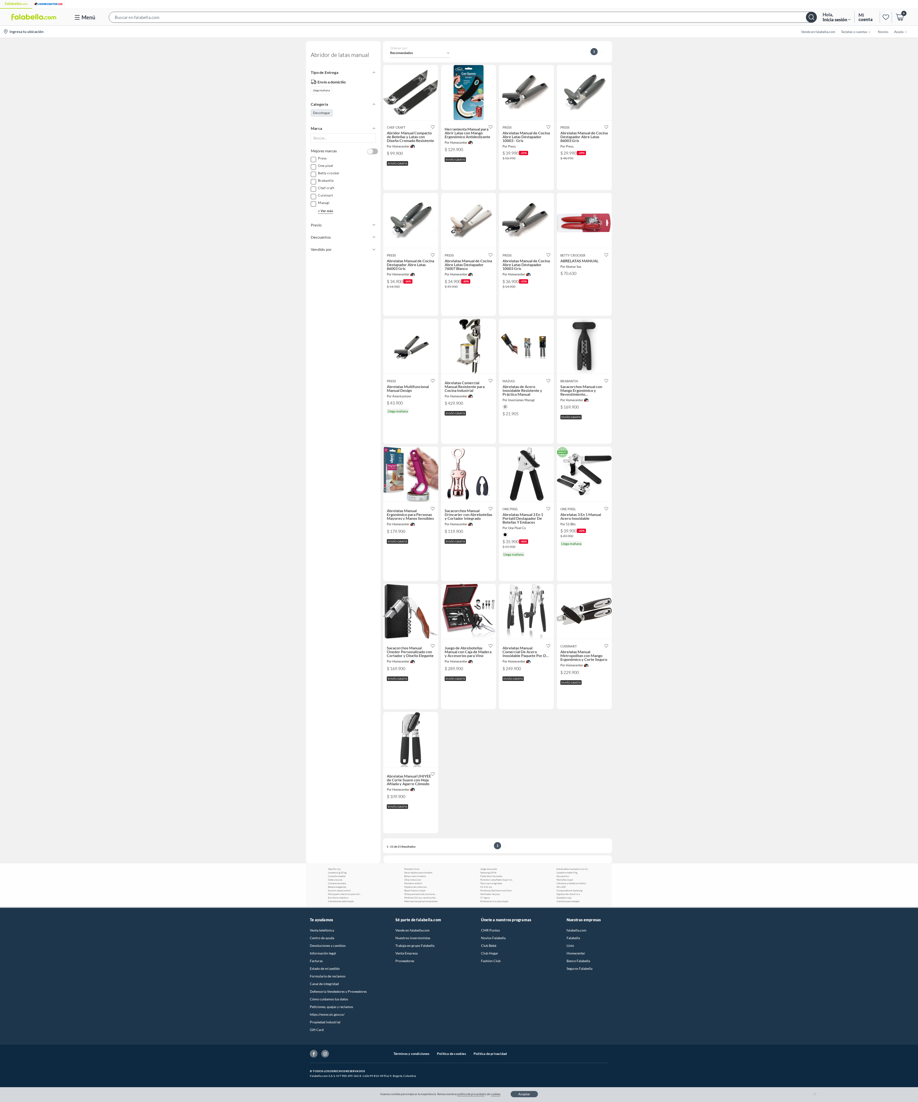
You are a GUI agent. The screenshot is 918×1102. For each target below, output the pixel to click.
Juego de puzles (488, 868)
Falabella (573, 938)
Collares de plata (337, 883)
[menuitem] (852, 31)
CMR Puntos (490, 930)
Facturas (316, 961)
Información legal (323, 953)
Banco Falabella (578, 961)
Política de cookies (451, 1054)
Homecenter (576, 953)
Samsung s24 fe (488, 872)
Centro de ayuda (322, 938)
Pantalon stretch (413, 883)
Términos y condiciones (411, 1054)
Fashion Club (491, 961)
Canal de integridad (324, 984)
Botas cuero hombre (415, 876)
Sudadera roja (564, 897)
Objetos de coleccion (415, 886)
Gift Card (317, 1030)
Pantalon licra (411, 868)
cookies (496, 1094)
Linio (570, 945)
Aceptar (524, 1094)
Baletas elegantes (337, 886)
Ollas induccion (412, 879)
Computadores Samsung (569, 890)
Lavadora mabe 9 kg (567, 872)
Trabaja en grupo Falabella (414, 945)
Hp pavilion (563, 876)
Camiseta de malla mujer (341, 901)
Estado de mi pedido (325, 968)
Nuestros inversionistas (412, 938)
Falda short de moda (491, 876)
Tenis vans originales (491, 883)
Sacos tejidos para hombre (418, 872)
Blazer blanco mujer (415, 890)
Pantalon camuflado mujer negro (497, 879)
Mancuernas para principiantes (420, 901)
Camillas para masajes (568, 901)
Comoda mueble (336, 876)
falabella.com (576, 930)
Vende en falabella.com (412, 930)
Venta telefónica (322, 930)
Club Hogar (489, 953)
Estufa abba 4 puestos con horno (573, 868)
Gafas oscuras (335, 879)
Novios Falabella (493, 938)
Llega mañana (321, 90)
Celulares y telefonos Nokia (571, 883)
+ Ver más (325, 211)
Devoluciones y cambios (328, 945)
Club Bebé (488, 945)
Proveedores (404, 961)
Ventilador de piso (490, 894)
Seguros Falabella (579, 968)
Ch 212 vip (486, 886)
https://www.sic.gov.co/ (327, 1014)
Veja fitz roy (334, 868)
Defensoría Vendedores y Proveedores (338, 991)
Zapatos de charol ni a (568, 894)
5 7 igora (485, 897)
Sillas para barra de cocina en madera (421, 894)
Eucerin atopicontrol (339, 890)
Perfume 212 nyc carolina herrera (421, 897)
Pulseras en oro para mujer (494, 901)
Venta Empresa (406, 953)
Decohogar (321, 113)
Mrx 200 (561, 886)
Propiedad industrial (325, 1022)
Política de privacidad (490, 1054)
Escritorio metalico (338, 897)
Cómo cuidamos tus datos (329, 999)
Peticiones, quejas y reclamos (331, 1007)
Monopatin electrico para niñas (344, 894)
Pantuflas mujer (565, 879)
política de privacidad (471, 1094)
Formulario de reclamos (327, 976)
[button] (463, 17)
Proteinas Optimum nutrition (496, 890)
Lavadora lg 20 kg (337, 872)
